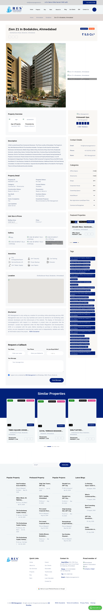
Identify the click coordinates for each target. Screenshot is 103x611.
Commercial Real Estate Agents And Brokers (81, 293)
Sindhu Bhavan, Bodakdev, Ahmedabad (44, 535)
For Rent (93, 400)
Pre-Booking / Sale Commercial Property (82, 300)
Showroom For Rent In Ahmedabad (81, 282)
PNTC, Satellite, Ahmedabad (44, 497)
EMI (79, 9)
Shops (72, 181)
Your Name (11, 349)
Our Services (33, 568)
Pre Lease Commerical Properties (80, 290)
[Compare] (16, 37)
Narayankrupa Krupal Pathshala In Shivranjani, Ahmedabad (67, 522)
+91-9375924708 (65, 571)
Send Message (56, 380)
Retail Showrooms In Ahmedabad (80, 265)
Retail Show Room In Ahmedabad (80, 262)
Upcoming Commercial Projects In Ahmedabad (80, 314)
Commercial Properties (77, 335)
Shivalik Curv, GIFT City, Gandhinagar (66, 497)
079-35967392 (68, 574)
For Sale (92, 28)
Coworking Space (75, 190)
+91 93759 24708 (90, 2)
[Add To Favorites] (13, 37)
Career (47, 562)
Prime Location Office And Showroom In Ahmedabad (82, 275)
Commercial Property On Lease (80, 338)
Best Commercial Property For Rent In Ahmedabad (81, 332)
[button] (73, 242)
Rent (51, 9)
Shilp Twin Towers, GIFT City (45, 484)
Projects (38, 9)
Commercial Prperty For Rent (79, 346)
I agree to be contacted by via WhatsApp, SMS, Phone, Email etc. (33, 375)
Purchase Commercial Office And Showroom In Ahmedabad (80, 271)
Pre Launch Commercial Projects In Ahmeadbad (81, 319)
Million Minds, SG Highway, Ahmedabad (21, 499)
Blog (65, 9)
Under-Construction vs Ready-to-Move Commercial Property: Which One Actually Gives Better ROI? (90, 528)
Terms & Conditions (73, 603)
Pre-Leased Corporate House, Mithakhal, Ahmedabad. (44, 522)
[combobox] (56, 353)
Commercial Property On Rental (80, 344)
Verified (10, 401)
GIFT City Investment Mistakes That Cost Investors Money (89, 517)
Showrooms (84, 28)
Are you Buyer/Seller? (52, 349)
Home (31, 9)
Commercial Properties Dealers (80, 341)
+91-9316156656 (70, 569)
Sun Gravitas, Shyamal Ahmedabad (66, 535)
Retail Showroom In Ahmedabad (80, 267)
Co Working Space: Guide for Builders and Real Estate (90, 485)
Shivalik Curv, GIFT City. (66, 484)
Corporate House (75, 185)
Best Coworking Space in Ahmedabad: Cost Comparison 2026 (90, 506)
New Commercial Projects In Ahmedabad (82, 287)
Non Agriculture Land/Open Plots (79, 200)
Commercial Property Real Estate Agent (82, 305)
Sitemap (92, 603)
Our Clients (72, 9)
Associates (48, 568)
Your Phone (30, 349)
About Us (58, 9)
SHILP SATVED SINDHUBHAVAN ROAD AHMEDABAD (48, 430)
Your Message (12, 358)
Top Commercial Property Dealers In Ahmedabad (81, 258)
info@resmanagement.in (34, 2)
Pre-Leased (30, 401)
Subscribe (65, 464)
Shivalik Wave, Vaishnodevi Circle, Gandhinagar (82, 227)
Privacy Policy (84, 603)
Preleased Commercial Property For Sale (82, 311)
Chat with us (97, 608)
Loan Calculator (49, 578)
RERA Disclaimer (34, 331)
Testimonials (48, 571)
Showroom (74, 279)
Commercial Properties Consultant (80, 349)
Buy (45, 9)
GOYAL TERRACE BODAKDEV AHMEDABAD (20, 431)
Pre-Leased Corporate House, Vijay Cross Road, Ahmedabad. (44, 510)
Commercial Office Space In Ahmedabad (82, 308)
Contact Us (86, 9)
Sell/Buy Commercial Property (79, 297)
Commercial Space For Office (79, 303)
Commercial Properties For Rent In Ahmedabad (80, 353)
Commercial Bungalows (77, 205)
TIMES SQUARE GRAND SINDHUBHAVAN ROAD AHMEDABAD (79, 430)
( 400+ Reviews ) (82, 127)
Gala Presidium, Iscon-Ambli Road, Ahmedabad (22, 485)
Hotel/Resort (74, 195)
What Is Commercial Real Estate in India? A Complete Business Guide (90, 496)
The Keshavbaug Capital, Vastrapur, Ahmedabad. (21, 512)
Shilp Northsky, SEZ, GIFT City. (66, 510)
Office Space (74, 171)
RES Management (31, 375)
